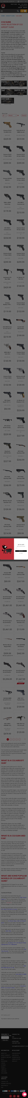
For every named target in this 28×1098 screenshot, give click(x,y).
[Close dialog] (27, 539)
